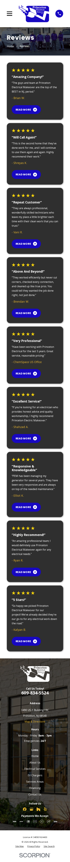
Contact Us (34, 794)
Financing (35, 788)
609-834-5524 (35, 693)
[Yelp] (45, 809)
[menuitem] (19, 846)
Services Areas (35, 781)
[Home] (34, 13)
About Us (34, 762)
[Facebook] (25, 809)
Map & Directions (35, 721)
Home (35, 756)
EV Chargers (35, 775)
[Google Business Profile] (31, 809)
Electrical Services (35, 769)
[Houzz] (38, 809)
